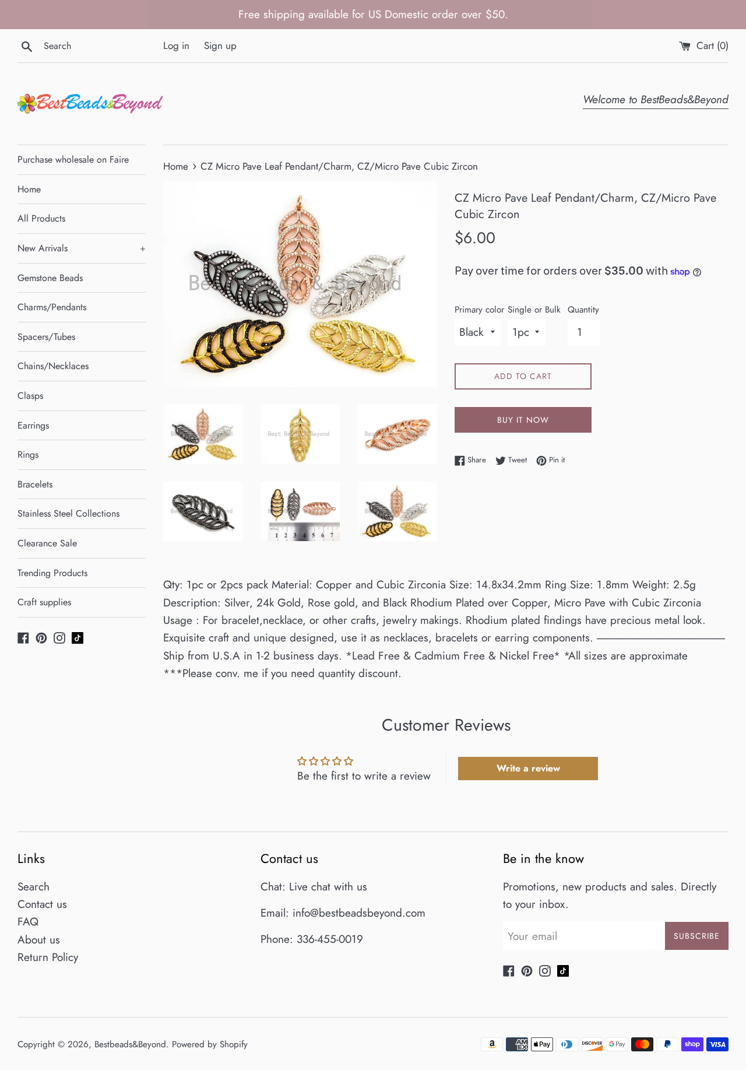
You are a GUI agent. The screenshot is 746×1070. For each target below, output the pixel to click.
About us (38, 940)
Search (33, 886)
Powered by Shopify (210, 1044)
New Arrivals (81, 248)
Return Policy (47, 957)
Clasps (30, 395)
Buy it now (523, 420)
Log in (176, 45)
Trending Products (52, 573)
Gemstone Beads (50, 278)
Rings (27, 454)
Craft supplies (44, 602)
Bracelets (34, 484)
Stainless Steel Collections (68, 513)
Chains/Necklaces (53, 366)
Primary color (479, 309)
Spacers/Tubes (46, 336)
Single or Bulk (534, 309)
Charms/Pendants (51, 307)
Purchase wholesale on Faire (73, 159)
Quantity (583, 309)
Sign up (220, 45)
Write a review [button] (528, 768)
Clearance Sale (47, 543)
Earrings (33, 425)
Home (29, 189)
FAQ (27, 921)
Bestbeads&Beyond (130, 1044)
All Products (41, 218)
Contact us (42, 904)
